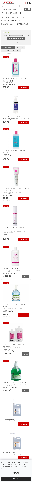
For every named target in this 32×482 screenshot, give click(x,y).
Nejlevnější (20, 47)
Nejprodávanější (8, 47)
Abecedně (15, 50)
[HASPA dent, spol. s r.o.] (8, 2)
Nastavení (16, 473)
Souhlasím (16, 479)
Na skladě (7, 32)
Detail (25, 276)
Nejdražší (6, 50)
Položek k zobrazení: (16, 38)
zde (2, 468)
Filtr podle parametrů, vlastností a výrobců (15, 43)
